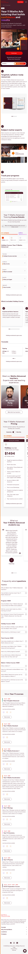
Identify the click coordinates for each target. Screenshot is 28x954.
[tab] (12, 116)
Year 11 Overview (6, 5)
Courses (3, 927)
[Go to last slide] (4, 103)
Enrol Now (20, 2)
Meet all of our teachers (14, 412)
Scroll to (4, 63)
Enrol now (14, 53)
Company (3, 934)
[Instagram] (14, 943)
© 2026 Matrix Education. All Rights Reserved (14, 945)
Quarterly (9, 432)
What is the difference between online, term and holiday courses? (15, 226)
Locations (4, 931)
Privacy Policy (14, 948)
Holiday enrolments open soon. (14, 295)
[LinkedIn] (17, 943)
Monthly (18, 432)
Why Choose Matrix (6, 929)
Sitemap (14, 950)
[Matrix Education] (4, 2)
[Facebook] (11, 943)
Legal (14, 947)
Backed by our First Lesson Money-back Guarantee (14, 58)
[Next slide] (24, 103)
